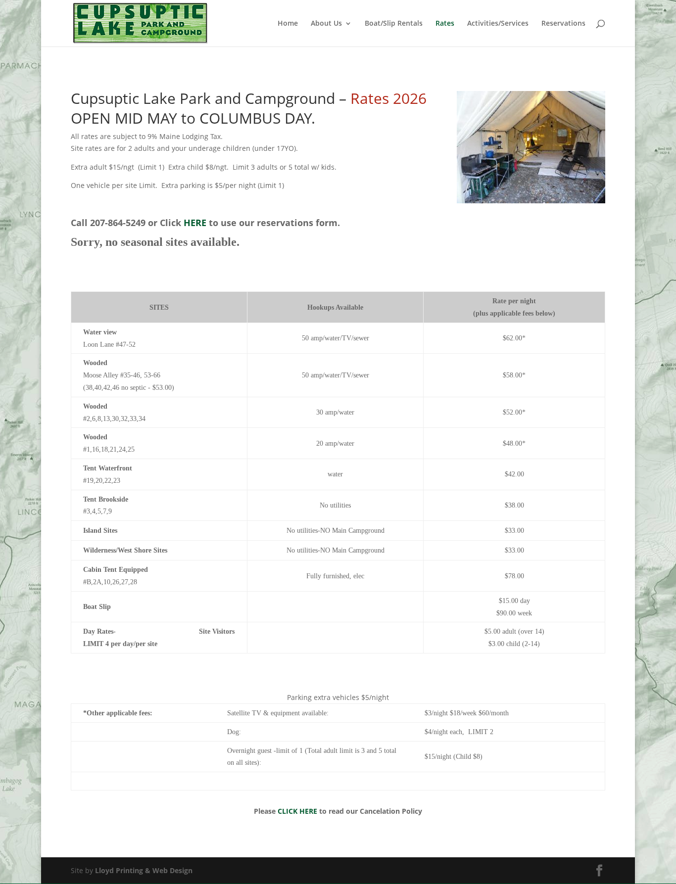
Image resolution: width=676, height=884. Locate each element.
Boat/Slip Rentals (394, 24)
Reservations (563, 24)
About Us (326, 24)
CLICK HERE (297, 811)
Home (288, 24)
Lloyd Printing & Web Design (144, 870)
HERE (196, 223)
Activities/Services (498, 24)
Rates (444, 24)
